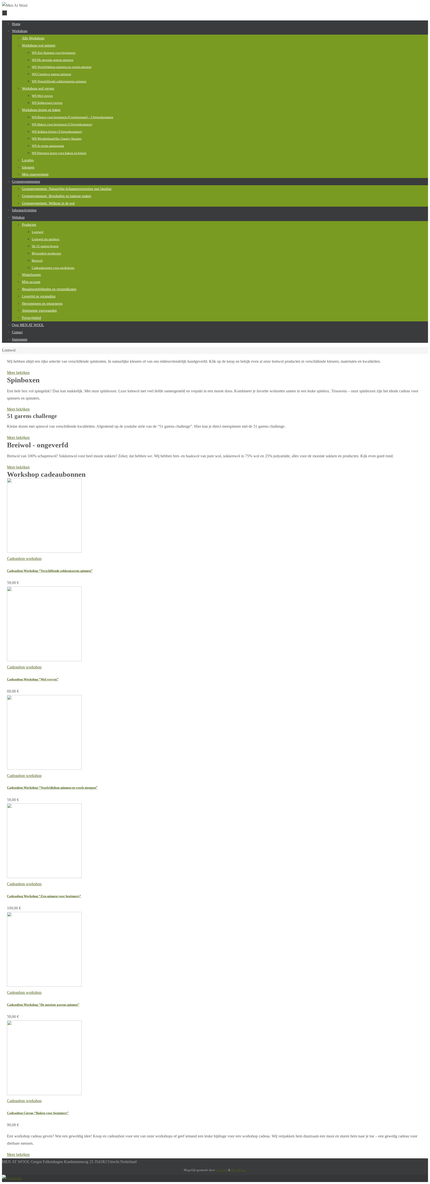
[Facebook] (11, 1178)
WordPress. (238, 1170)
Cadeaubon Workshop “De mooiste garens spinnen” (43, 1004)
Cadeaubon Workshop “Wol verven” (32, 679)
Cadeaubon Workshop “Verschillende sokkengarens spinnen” (50, 571)
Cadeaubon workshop (24, 558)
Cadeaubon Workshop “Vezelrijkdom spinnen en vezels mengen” (52, 787)
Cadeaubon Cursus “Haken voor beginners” (38, 1113)
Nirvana (221, 1170)
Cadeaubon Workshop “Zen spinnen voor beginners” (44, 896)
